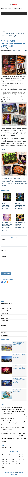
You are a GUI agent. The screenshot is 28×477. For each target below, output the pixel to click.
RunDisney (10, 433)
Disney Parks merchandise (19, 423)
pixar (5, 433)
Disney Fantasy (15, 416)
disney (13, 407)
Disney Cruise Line (6, 308)
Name (3, 239)
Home (3, 31)
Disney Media (4, 313)
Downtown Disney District (14, 427)
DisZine (16, 472)
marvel (14, 429)
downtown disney (5, 427)
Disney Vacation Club (6, 323)
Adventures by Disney (6, 303)
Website (3, 250)
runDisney (3, 332)
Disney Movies (5, 315)
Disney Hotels (4, 311)
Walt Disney (7, 436)
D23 (5, 407)
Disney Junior (4, 418)
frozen (25, 427)
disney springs (5, 425)
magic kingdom (7, 430)
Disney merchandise (16, 181)
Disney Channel (6, 414)
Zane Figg (5, 48)
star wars (15, 433)
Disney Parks (4, 318)
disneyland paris (19, 418)
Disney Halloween (5, 180)
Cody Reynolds (8, 178)
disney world (17, 424)
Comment (4, 256)
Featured (3, 325)
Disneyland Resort (8, 421)
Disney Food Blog (22, 416)
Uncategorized (5, 335)
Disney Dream (9, 416)
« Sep (2, 467)
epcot (22, 427)
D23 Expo (8, 407)
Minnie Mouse (17, 431)
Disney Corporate (5, 306)
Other (2, 330)
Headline (3, 328)
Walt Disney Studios (14, 436)
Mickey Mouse (10, 431)
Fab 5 (12, 183)
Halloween (17, 183)
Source (3, 149)
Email (3, 245)
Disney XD (22, 424)
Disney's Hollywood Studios (15, 409)
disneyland (11, 418)
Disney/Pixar (3, 411)
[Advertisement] (14, 21)
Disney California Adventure (15, 411)
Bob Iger (2, 407)
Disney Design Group (18, 178)
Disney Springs (5, 320)
